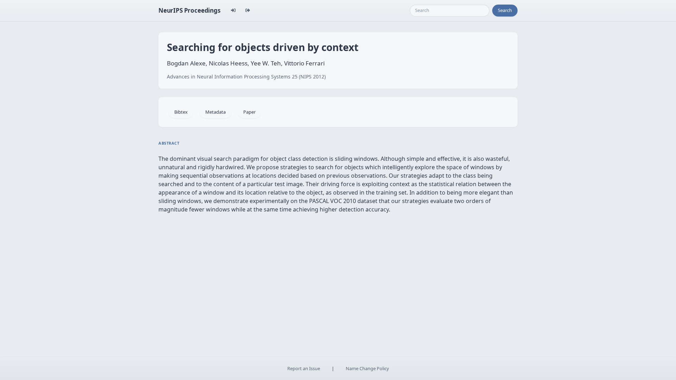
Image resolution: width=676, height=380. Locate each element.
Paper (249, 112)
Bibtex (181, 112)
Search (505, 10)
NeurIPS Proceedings (189, 10)
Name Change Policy (367, 368)
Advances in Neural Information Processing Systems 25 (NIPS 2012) (246, 76)
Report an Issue (303, 368)
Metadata (215, 112)
